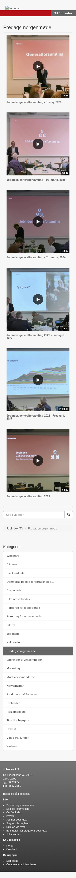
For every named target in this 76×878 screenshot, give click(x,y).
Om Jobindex (14, 812)
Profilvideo (13, 703)
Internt (11, 625)
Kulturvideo (14, 642)
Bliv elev (12, 564)
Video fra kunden (18, 737)
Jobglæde (13, 633)
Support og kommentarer (20, 805)
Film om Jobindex (18, 599)
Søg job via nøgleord (18, 823)
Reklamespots (16, 711)
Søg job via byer (15, 827)
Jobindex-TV (14, 528)
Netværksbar (15, 685)
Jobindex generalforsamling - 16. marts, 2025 (36, 179)
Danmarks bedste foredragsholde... (30, 581)
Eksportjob (14, 590)
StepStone (12, 860)
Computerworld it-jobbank (21, 864)
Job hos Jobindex (16, 819)
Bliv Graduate (16, 573)
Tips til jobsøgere (18, 720)
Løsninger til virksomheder (24, 659)
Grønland (11, 849)
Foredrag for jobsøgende (23, 607)
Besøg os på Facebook (16, 793)
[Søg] (68, 514)
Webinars (13, 555)
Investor (10, 816)
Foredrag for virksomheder (24, 616)
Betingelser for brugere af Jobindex (26, 830)
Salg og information (17, 808)
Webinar (12, 746)
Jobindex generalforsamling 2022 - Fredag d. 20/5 (36, 417)
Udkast (11, 729)
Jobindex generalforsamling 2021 (28, 496)
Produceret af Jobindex (22, 694)
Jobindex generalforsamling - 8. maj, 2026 (34, 102)
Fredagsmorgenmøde (21, 651)
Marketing (13, 668)
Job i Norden (13, 834)
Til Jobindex (63, 13)
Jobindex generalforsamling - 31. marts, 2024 (36, 257)
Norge (10, 845)
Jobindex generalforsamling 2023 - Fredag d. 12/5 (36, 337)
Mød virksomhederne (21, 677)
